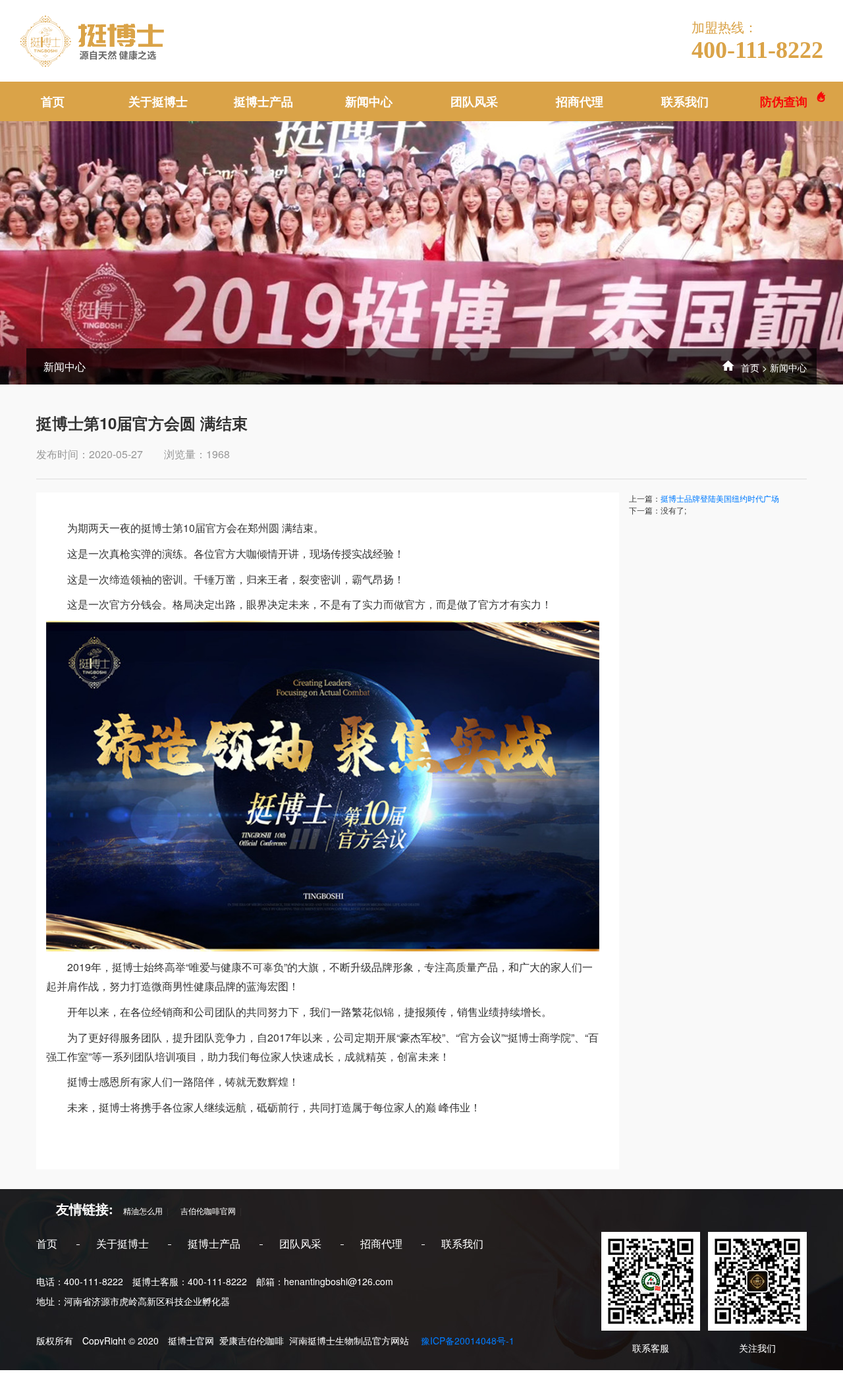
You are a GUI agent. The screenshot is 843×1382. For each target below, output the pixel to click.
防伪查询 (785, 101)
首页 (53, 101)
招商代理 (579, 101)
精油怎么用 (139, 1210)
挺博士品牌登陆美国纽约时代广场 (720, 498)
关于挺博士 (158, 101)
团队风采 (474, 101)
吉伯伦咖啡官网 (204, 1210)
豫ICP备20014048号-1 (466, 1340)
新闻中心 (369, 101)
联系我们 (685, 101)
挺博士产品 (263, 101)
